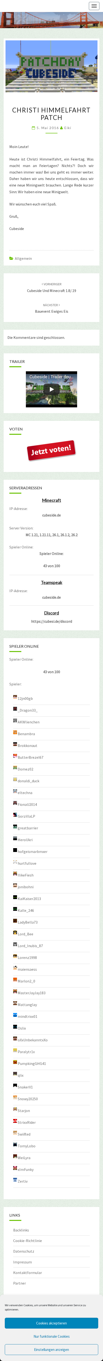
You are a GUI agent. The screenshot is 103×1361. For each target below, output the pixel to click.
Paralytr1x (26, 1051)
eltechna (25, 792)
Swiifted (24, 1134)
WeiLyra (24, 1157)
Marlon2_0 (26, 981)
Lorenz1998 (27, 957)
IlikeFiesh (26, 875)
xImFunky (26, 1169)
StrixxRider (27, 1122)
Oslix (22, 1028)
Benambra (26, 733)
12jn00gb (25, 698)
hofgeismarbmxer (32, 851)
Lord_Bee (25, 934)
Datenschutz (23, 1251)
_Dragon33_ (28, 710)
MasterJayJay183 (32, 992)
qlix (20, 1075)
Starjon (24, 1110)
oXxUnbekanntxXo (33, 1040)
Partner (19, 1283)
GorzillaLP (26, 816)
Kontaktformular (27, 1272)
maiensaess (27, 969)
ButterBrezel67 (30, 757)
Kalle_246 (26, 910)
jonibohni (26, 886)
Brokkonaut (27, 745)
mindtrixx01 (27, 1016)
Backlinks (21, 1230)
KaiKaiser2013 (29, 898)
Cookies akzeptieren (51, 1323)
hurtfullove (27, 863)
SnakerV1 (25, 1087)
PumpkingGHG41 (32, 1063)
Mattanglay (27, 1004)
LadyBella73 (28, 922)
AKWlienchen (29, 722)
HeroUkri (25, 839)
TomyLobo (26, 1145)
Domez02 (25, 769)
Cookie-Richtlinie (27, 1240)
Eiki (67, 128)
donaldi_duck (28, 780)
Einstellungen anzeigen (51, 1349)
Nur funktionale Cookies (52, 1336)
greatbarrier (28, 828)
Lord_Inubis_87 (30, 945)
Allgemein (23, 258)
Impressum (22, 1262)
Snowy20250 (28, 1098)
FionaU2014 (27, 804)
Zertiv (23, 1181)
